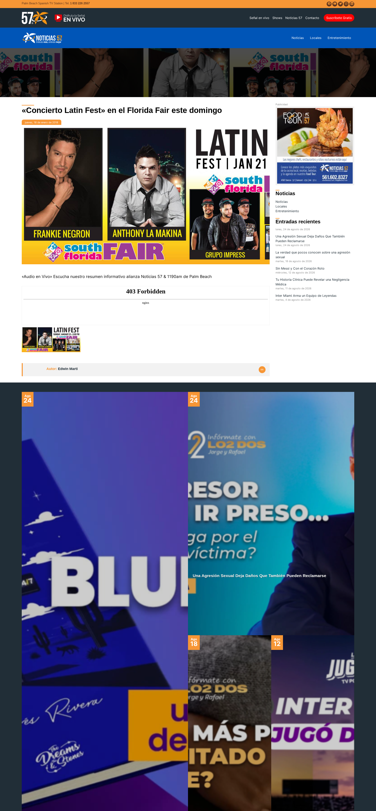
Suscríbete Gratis (339, 18)
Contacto (312, 18)
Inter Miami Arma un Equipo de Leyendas (306, 296)
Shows (277, 18)
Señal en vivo (259, 18)
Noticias (298, 38)
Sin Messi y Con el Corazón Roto (300, 268)
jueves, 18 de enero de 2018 (41, 122)
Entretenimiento (339, 38)
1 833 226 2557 (80, 3)
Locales (315, 38)
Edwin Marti (68, 369)
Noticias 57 (293, 18)
